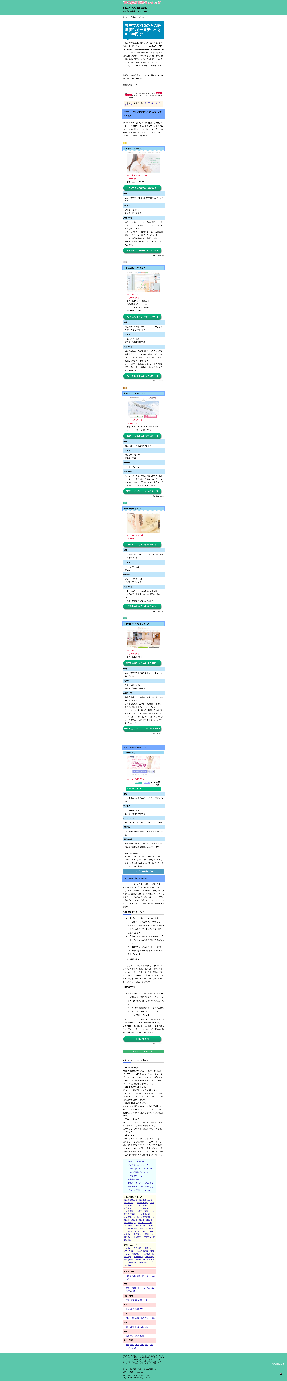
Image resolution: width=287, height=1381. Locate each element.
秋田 (148, 1276)
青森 (134, 1276)
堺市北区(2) (132, 1228)
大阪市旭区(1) (129, 1211)
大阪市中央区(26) (145, 1223)
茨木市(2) (151, 1231)
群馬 (128, 1291)
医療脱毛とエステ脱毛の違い (148, 1369)
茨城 (148, 1288)
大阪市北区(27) (130, 1223)
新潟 (127, 1300)
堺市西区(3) (140, 1225)
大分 (146, 1345)
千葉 (143, 1288)
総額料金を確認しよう (137, 1179)
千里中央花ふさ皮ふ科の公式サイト (142, 545)
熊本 (142, 1345)
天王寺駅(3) (138, 1248)
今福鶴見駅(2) (143, 1262)
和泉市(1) (127, 1237)
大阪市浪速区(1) (143, 1205)
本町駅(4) (132, 1262)
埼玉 (139, 1288)
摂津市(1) (147, 1237)
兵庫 (132, 1318)
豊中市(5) (143, 1228)
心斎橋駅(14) (150, 1257)
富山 (137, 1300)
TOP (284, 1374)
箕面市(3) (137, 1237)
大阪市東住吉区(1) (131, 1217)
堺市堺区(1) (128, 1225)
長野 (132, 1300)
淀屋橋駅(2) (138, 1257)
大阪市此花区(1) (145, 1200)
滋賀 (142, 1318)
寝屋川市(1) (149, 1234)
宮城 (143, 1276)
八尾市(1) (127, 1234)
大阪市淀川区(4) (147, 1217)
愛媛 (137, 1336)
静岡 (137, 1309)
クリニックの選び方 (136, 1161)
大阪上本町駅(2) (141, 1251)
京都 (137, 1318)
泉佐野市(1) (138, 1234)
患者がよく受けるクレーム (139, 1190)
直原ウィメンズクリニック (134, 393)
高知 (142, 1336)
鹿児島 (128, 1348)
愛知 (127, 1309)
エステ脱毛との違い (140, 8)
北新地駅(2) (128, 1251)
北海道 (128, 1276)
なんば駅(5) (128, 1260)
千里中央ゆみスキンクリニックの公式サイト (142, 663)
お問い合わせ (127, 1375)
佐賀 (132, 1345)
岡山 (137, 1327)
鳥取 (127, 1327)
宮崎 (151, 1345)
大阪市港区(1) (142, 1203)
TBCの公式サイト (135, 789)
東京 (127, 1288)
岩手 (139, 1276)
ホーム (125, 1369)
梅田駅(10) (136, 1254)
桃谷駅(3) (148, 1248)
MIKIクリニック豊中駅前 (134, 149)
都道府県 (126, 8)
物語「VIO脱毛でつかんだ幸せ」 (136, 11)
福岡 (127, 1345)
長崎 (137, 1345)
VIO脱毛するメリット (137, 1176)
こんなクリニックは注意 (138, 1165)
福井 (146, 1300)
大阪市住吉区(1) (145, 1214)
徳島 (127, 1336)
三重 (142, 1309)
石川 (142, 1300)
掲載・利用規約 (139, 1375)
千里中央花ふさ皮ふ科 (133, 509)
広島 (142, 1327)
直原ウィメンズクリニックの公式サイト (142, 436)
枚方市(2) (141, 1231)
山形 (153, 1276)
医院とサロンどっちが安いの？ (140, 1183)
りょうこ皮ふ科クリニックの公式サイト (142, 317)
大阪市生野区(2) (145, 1208)
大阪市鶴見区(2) (130, 1220)
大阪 (127, 1318)
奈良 (146, 1318)
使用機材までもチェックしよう (140, 1187)
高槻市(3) (132, 1231)
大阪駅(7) (127, 1248)
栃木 (153, 1288)
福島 (128, 1279)
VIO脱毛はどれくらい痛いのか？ (141, 1169)
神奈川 (133, 1288)
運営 (148, 1375)
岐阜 (132, 1309)
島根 (132, 1327)
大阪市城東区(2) (143, 1211)
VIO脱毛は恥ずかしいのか (139, 1172)
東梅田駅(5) (140, 1260)
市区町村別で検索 (277, 1364)
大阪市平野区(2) (145, 1220)
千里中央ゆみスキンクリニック (136, 624)
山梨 (133, 1291)
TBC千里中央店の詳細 (144, 871)
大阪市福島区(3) (130, 1200)
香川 (132, 1336)
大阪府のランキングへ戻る (143, 1051)
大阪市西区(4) (129, 1203)
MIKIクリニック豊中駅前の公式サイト (142, 188)
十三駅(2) (146, 1254)
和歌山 (152, 1318)
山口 (146, 1327)
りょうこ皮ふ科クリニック (134, 268)
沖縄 (134, 1348)
